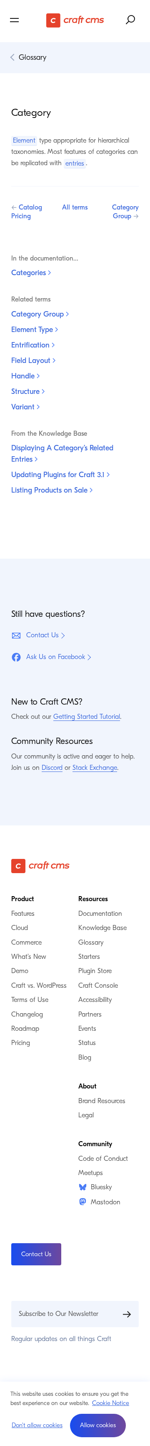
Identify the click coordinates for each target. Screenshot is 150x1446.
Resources (93, 899)
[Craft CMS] (75, 20)
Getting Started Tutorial (86, 716)
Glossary (32, 57)
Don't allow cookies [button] (37, 1425)
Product (22, 899)
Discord (52, 768)
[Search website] (130, 20)
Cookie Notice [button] (110, 1403)
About (87, 1086)
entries (74, 163)
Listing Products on (50, 490)
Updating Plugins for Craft (59, 474)
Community (95, 1144)
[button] (98, 1425)
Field (31, 360)
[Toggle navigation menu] (27, 20)
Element (24, 140)
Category (38, 314)
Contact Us (42, 635)
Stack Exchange (94, 768)
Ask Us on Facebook (55, 657)
